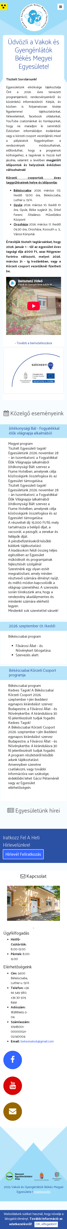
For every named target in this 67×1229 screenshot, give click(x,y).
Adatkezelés (42, 1192)
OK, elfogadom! (46, 1224)
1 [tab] (33, 928)
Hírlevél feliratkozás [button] (23, 854)
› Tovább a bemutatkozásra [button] (33, 343)
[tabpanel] (33, 905)
